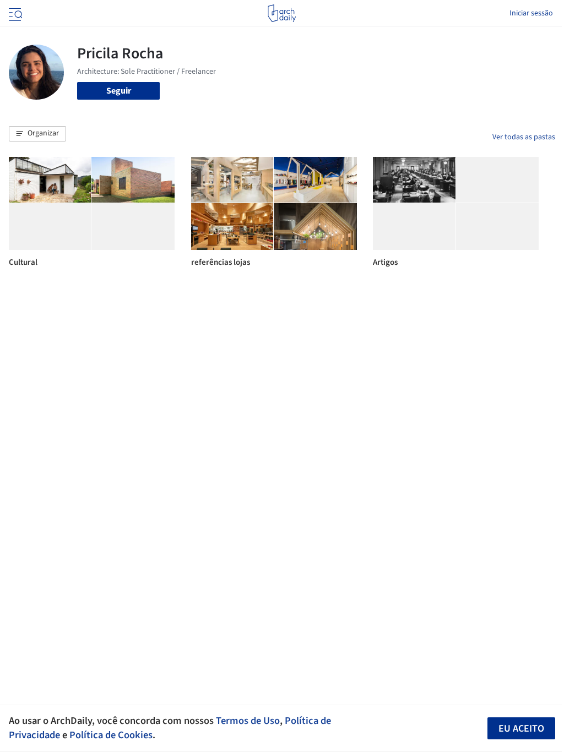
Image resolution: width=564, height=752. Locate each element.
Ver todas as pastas (523, 137)
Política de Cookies (111, 735)
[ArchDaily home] (282, 13)
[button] (37, 133)
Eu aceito (521, 728)
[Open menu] (14, 13)
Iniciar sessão (531, 13)
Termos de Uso (248, 720)
